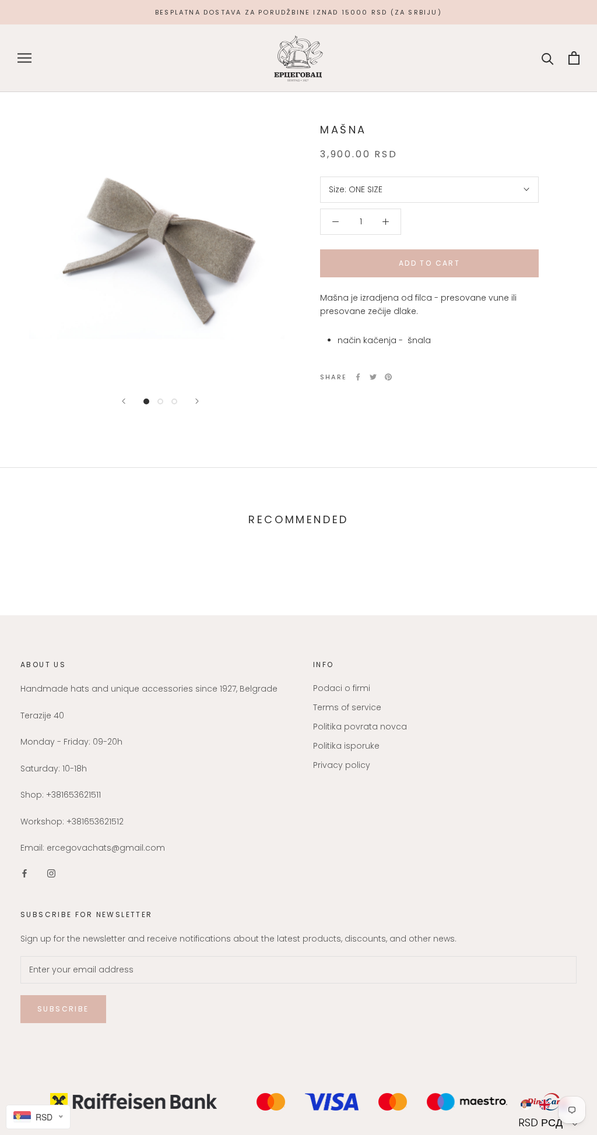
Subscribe (63, 1009)
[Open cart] (574, 58)
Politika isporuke (346, 746)
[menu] (549, 1104)
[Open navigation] (24, 58)
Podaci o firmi (341, 688)
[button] (549, 1122)
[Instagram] (51, 873)
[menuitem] (525, 1104)
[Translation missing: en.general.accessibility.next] (197, 401)
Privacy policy (341, 765)
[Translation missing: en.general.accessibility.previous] (123, 401)
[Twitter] (373, 376)
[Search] (548, 58)
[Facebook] (357, 376)
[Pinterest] (388, 376)
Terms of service (347, 707)
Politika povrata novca (360, 726)
